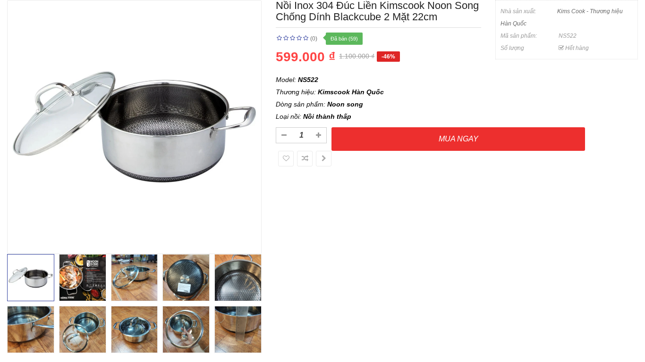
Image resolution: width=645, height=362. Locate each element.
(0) (313, 38)
